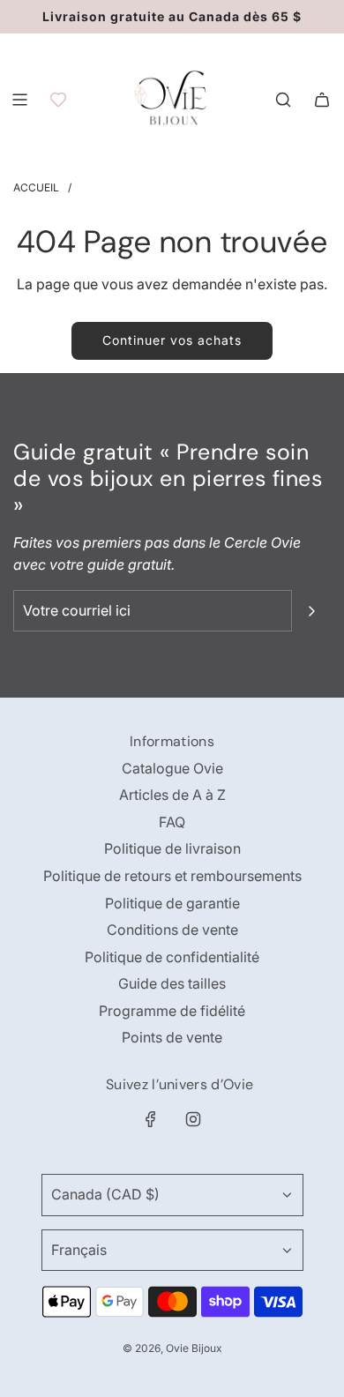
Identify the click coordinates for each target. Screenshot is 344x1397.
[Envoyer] (311, 611)
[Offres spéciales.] (58, 99)
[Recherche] (283, 99)
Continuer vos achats (172, 339)
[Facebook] (150, 1119)
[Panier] (322, 99)
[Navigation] (19, 99)
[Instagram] (193, 1119)
